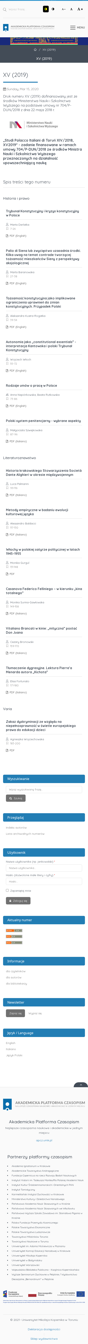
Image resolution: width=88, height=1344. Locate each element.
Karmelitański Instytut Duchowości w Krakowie (38, 1194)
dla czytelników (16, 971)
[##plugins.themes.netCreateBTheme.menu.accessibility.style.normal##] (53, 9)
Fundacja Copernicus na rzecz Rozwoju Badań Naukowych (44, 1175)
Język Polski (14, 1055)
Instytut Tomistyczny (23, 1189)
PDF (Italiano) (18, 441)
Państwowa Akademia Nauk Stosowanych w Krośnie (41, 1203)
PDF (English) (17, 235)
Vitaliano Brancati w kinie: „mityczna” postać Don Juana (41, 630)
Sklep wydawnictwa (44, 1339)
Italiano (11, 1049)
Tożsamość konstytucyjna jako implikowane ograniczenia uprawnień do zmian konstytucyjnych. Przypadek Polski (40, 302)
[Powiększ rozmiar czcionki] (80, 9)
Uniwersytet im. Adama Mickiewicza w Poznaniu (38, 1246)
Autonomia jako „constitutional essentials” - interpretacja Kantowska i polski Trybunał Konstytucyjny (41, 346)
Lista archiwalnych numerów (25, 834)
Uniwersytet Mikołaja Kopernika (29, 1255)
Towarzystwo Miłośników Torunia (30, 1236)
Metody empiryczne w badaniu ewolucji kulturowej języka (37, 512)
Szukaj (17, 798)
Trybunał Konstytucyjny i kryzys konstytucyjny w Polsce (42, 213)
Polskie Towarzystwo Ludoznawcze (31, 1232)
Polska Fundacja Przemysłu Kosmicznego (35, 1222)
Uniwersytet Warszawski (25, 1265)
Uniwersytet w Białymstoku (27, 1260)
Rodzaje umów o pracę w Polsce (31, 385)
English (10, 1043)
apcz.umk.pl (44, 1140)
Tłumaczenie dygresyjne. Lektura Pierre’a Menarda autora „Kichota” (39, 670)
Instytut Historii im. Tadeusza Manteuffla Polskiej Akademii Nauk (48, 1180)
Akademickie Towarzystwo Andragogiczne (35, 1170)
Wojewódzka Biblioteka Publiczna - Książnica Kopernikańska (45, 1269)
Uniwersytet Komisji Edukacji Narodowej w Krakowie (41, 1250)
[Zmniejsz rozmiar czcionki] (63, 9)
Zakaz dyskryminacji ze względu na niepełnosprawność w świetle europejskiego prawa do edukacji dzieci (41, 726)
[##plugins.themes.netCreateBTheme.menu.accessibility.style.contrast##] (46, 9)
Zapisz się (15, 1013)
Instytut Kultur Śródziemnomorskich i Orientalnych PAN (43, 1184)
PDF (12, 573)
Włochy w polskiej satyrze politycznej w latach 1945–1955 (43, 551)
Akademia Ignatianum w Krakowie (31, 1166)
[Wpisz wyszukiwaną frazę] (44, 789)
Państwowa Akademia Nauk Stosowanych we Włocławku (43, 1208)
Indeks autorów (16, 827)
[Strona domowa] (28, 27)
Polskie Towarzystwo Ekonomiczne (31, 1227)
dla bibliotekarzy (16, 983)
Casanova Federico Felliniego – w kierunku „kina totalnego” (44, 591)
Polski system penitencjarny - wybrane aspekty (43, 421)
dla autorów (13, 977)
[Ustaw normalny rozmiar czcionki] (71, 9)
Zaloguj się (19, 900)
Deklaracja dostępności (44, 1329)
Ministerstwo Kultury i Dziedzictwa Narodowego (38, 1199)
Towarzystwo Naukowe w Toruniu (30, 1241)
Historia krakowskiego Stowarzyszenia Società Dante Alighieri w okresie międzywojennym (44, 472)
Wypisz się (35, 1013)
